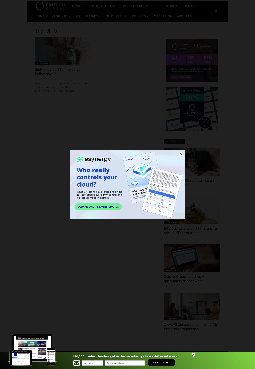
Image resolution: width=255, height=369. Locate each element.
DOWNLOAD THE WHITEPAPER (98, 207)
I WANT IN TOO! (161, 362)
